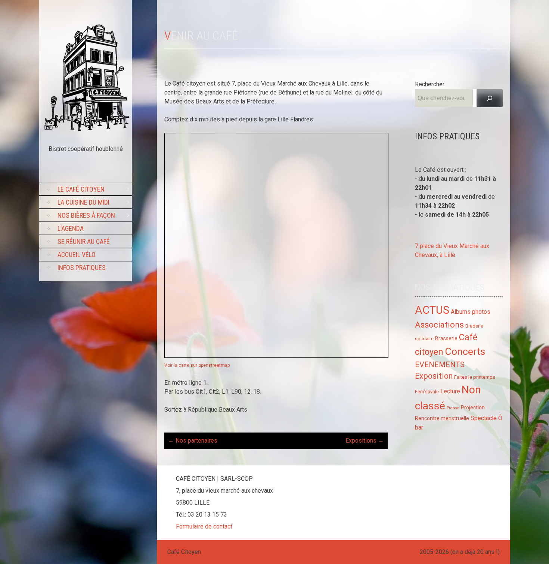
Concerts (465, 351)
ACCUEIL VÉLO (77, 254)
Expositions (364, 440)
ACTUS (432, 310)
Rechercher (429, 84)
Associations (439, 324)
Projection (473, 407)
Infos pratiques (82, 268)
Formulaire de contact (204, 526)
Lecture (450, 391)
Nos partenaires (192, 440)
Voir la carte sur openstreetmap (197, 365)
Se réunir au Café (84, 241)
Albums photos (470, 311)
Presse (453, 408)
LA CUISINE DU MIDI (83, 202)
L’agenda (71, 228)
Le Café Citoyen (81, 189)
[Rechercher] (490, 98)
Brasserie (446, 338)
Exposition (434, 376)
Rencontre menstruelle (442, 418)
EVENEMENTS (440, 364)
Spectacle (484, 418)
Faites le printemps (474, 377)
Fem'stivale (427, 391)
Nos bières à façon (86, 215)
